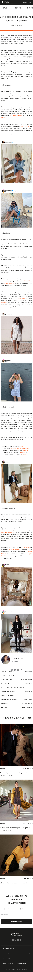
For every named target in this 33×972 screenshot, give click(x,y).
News (4, 8)
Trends (17, 8)
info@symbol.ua (21, 963)
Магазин (24, 3)
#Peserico (28, 692)
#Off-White (5, 684)
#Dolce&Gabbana (7, 672)
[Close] (30, 2)
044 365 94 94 (8, 963)
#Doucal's (28, 684)
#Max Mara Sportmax (9, 699)
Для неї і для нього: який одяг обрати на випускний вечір (16, 774)
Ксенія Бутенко (18, 658)
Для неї (26, 909)
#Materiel (4, 703)
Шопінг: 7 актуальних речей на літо (14, 883)
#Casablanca (27, 703)
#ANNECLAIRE (27, 699)
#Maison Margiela (7, 695)
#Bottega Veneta (7, 676)
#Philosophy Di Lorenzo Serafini (12, 688)
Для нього (11, 909)
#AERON (4, 707)
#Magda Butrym (26, 680)
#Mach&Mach (27, 707)
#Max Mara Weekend (8, 692)
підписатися (16, 922)
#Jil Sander (28, 672)
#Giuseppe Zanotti (7, 680)
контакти (6, 959)
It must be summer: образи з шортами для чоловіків (15, 829)
